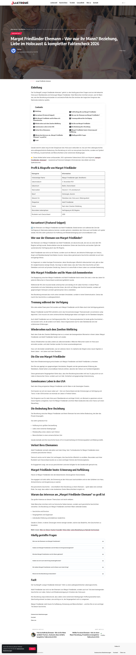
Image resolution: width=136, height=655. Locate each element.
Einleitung (38, 111)
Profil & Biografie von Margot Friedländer (83, 112)
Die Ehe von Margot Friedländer (80, 123)
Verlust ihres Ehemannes (42, 130)
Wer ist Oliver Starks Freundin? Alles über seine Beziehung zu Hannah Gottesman (69, 530)
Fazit (36, 140)
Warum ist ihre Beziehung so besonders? (44, 573)
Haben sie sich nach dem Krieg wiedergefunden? (46, 560)
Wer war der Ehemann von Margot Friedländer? (85, 115)
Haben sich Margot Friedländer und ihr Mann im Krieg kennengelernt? (53, 547)
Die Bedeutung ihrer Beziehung (81, 127)
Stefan (19, 49)
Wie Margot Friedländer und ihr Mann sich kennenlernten (46, 119)
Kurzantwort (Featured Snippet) (44, 115)
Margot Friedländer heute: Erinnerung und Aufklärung (83, 131)
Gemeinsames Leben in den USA (44, 127)
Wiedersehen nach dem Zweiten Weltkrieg (48, 123)
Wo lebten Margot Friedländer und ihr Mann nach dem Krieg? (50, 567)
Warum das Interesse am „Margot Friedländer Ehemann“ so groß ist (48, 136)
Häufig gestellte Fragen (79, 135)
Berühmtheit (16, 33)
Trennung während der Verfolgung (81, 118)
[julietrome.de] (20, 3)
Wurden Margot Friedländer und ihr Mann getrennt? (47, 554)
